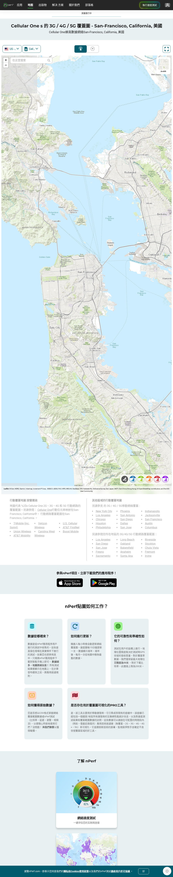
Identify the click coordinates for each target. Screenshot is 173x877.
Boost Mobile (71, 531)
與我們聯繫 (48, 727)
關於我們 (74, 5)
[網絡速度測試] (86, 792)
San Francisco (153, 519)
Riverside (150, 539)
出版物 (43, 5)
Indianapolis (152, 511)
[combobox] (12, 49)
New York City (104, 511)
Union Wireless (22, 531)
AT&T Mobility (22, 535)
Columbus (151, 527)
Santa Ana (126, 555)
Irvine (148, 555)
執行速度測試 (150, 5)
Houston (101, 523)
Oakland (125, 543)
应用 (19, 5)
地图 (30, 5)
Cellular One (45, 509)
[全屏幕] (166, 49)
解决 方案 (58, 5)
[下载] (69, 582)
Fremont (150, 551)
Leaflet (6, 489)
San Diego (126, 519)
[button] (5, 60)
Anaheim (125, 551)
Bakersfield (126, 547)
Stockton (150, 543)
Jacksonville (152, 515)
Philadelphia (103, 527)
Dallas (124, 523)
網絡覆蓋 (80, 49)
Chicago (101, 519)
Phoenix (125, 511)
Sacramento (103, 555)
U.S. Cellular (70, 523)
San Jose (125, 527)
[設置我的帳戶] (167, 5)
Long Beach (127, 539)
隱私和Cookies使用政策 (76, 871)
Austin (149, 523)
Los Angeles (103, 515)
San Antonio (127, 515)
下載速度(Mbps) (92, 49)
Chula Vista (152, 547)
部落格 (89, 5)
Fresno (100, 551)
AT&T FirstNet (71, 527)
